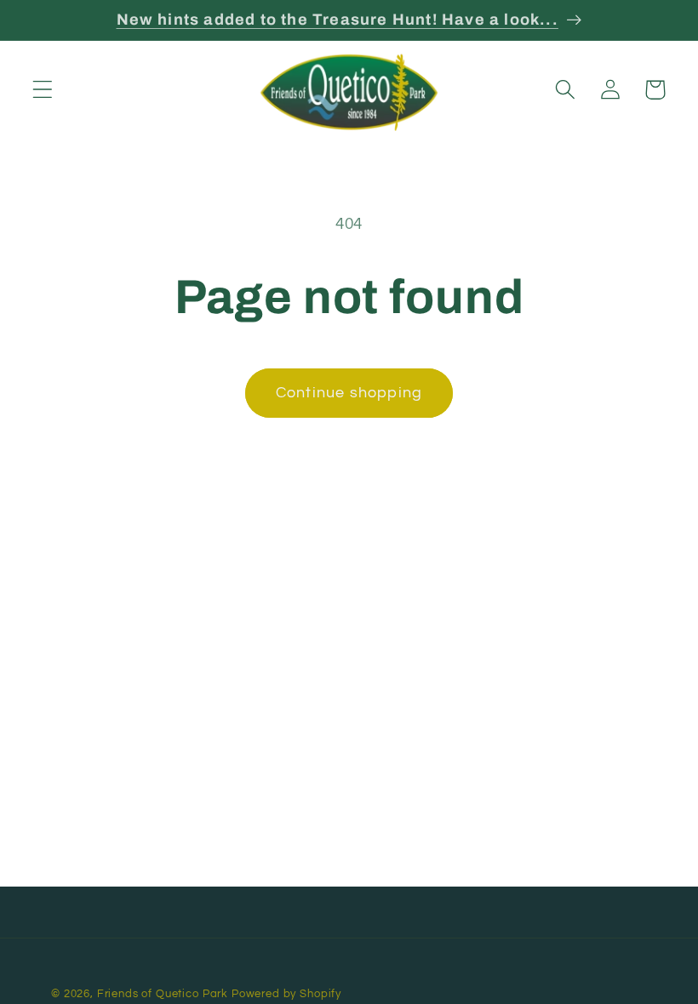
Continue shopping (349, 393)
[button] (43, 89)
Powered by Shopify (286, 994)
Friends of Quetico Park (162, 994)
